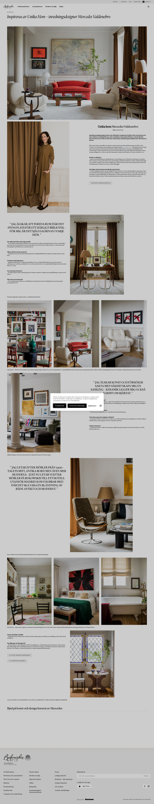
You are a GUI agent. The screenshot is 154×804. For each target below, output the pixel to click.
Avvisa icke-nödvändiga (77, 406)
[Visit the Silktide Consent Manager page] (100, 406)
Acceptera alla (59, 406)
